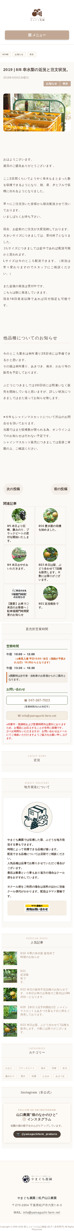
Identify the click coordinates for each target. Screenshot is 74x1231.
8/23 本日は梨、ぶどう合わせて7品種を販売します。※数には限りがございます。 (44, 1028)
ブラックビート (26, 1068)
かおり (8, 1068)
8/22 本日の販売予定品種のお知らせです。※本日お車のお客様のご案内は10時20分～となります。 (45, 993)
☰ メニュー (37, 35)
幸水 (65, 83)
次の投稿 (13, 489)
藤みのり (10, 1076)
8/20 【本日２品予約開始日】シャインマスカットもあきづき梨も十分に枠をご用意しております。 (45, 1011)
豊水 (23, 1076)
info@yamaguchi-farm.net (37, 715)
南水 (43, 1068)
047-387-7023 (37, 700)
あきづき (60, 1076)
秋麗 (34, 1076)
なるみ (45, 1076)
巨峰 (54, 1068)
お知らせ (51, 83)
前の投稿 (60, 489)
